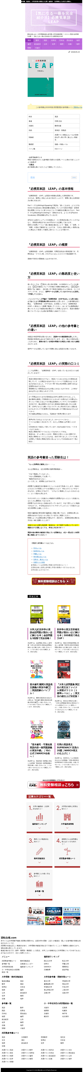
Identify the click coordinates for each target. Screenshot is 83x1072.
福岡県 (46, 1011)
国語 (45, 40)
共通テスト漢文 (7, 1053)
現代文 (62, 1037)
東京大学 (47, 981)
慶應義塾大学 (49, 984)
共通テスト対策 (39, 562)
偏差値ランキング (26, 967)
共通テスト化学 (7, 1059)
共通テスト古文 (66, 1050)
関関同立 (65, 967)
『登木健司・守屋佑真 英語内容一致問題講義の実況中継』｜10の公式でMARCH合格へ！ (41, 750)
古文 (3, 1040)
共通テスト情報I (8, 1062)
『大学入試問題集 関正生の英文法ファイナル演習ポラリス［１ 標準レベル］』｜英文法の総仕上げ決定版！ (68, 690)
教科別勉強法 (25, 961)
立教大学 (47, 993)
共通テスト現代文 (47, 1050)
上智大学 (65, 990)
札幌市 (64, 1011)
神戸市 (64, 1013)
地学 (78, 44)
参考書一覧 (6, 964)
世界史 (53, 40)
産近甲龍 (65, 970)
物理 (61, 44)
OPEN (74, 177)
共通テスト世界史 (27, 1053)
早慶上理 (65, 964)
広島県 (64, 1008)
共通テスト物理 (27, 1059)
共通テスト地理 (7, 1056)
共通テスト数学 (27, 1050)
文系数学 (24, 1037)
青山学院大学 (49, 990)
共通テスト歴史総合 (67, 1053)
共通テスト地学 (66, 1059)
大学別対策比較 (7, 967)
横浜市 (46, 1016)
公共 (45, 44)
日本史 (61, 40)
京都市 (46, 1013)
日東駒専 (47, 970)
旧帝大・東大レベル (40, 559)
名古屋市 (65, 1016)
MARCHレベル (38, 551)
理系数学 (44, 1037)
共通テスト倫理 (27, 1056)
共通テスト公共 (66, 1056)
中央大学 (65, 987)
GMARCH (47, 967)
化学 (53, 44)
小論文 (37, 48)
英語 (29, 40)
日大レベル (37, 548)
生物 (69, 44)
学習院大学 (48, 987)
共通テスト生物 (46, 1059)
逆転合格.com (8, 937)
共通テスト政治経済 (48, 1056)
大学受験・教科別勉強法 (12, 977)
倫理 (29, 44)
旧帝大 (46, 964)
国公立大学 (48, 961)
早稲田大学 (66, 981)
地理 (78, 40)
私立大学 (65, 961)
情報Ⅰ (29, 48)
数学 (37, 40)
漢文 (23, 1040)
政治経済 (37, 44)
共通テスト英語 (7, 1050)
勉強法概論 (6, 981)
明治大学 (65, 984)
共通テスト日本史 (47, 1053)
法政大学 (65, 993)
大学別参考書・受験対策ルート (57, 977)
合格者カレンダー (26, 964)
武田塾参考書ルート (9, 961)
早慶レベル (37, 554)
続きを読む (34, 652)
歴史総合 (70, 40)
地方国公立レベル (39, 557)
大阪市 (46, 1008)
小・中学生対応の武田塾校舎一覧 (58, 1003)
